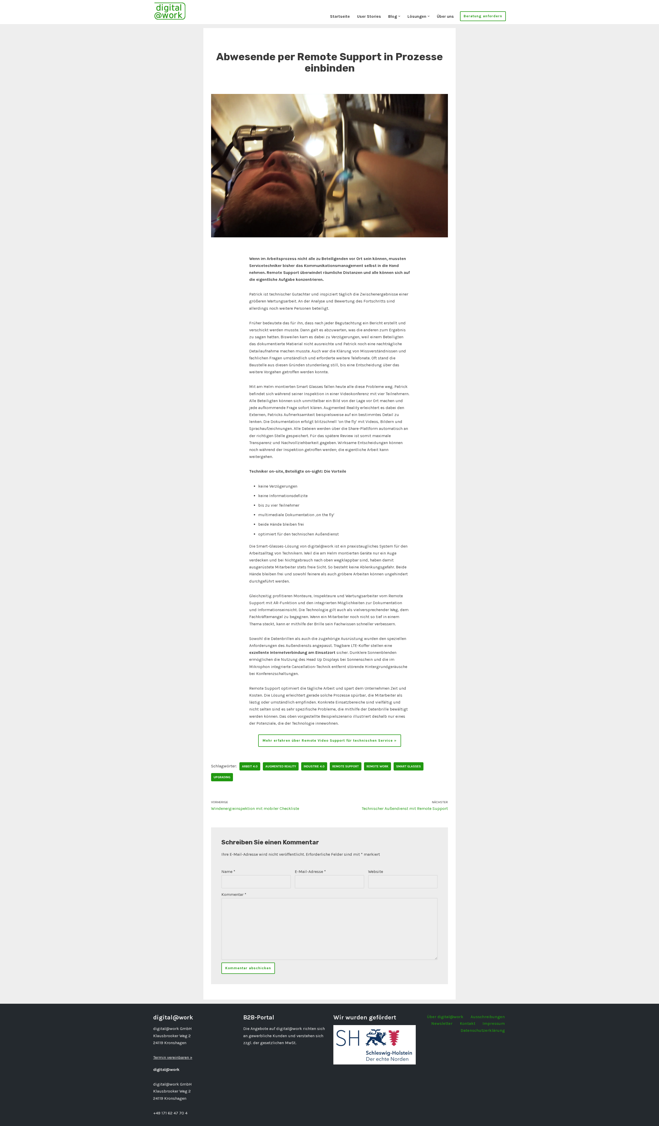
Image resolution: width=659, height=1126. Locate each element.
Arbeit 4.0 (250, 766)
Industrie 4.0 (314, 766)
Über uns (445, 16)
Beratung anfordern (483, 16)
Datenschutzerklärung (483, 1030)
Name (228, 871)
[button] (399, 16)
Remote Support (345, 766)
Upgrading (222, 777)
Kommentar (233, 894)
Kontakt (467, 1023)
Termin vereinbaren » (172, 1057)
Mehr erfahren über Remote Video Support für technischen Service (328, 740)
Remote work (377, 766)
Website (375, 871)
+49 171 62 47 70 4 (170, 1113)
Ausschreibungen (488, 1016)
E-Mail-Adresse (310, 871)
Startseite (340, 16)
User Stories (369, 16)
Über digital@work (445, 1016)
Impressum (493, 1023)
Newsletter (442, 1023)
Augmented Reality (280, 766)
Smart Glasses (408, 766)
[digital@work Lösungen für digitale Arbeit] (169, 11)
